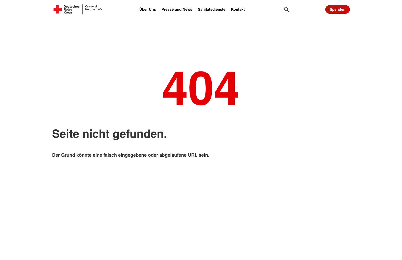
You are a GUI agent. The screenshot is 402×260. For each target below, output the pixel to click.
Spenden (337, 9)
